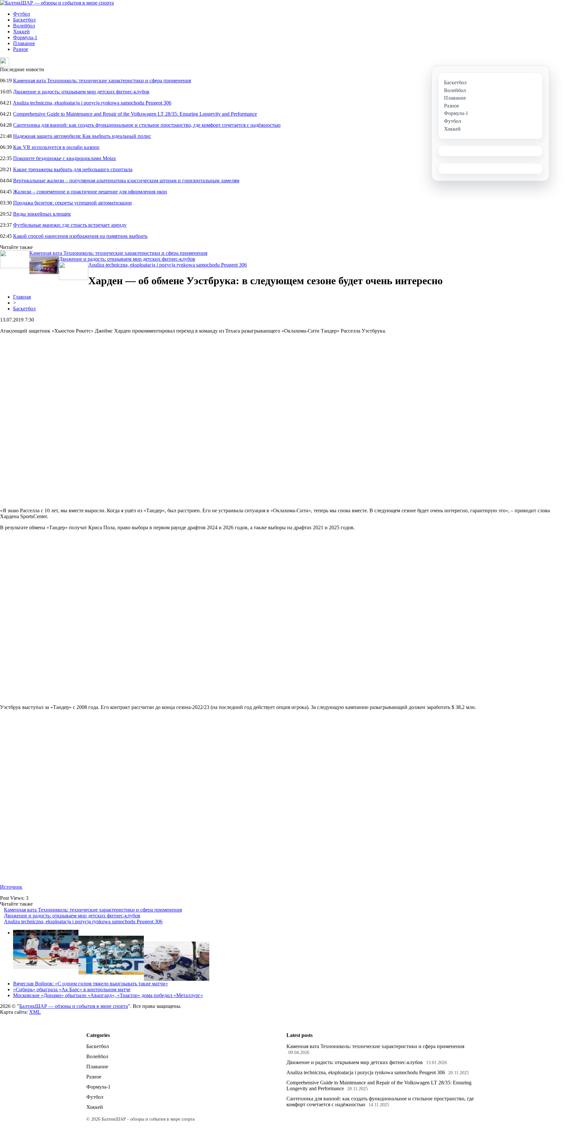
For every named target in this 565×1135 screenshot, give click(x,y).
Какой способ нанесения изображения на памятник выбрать (80, 236)
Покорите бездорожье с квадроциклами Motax (64, 158)
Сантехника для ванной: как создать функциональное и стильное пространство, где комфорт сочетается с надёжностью (147, 125)
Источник (11, 887)
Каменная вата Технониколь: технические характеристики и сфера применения (102, 80)
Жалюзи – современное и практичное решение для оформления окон (90, 191)
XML (35, 1012)
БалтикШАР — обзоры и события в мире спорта (73, 1006)
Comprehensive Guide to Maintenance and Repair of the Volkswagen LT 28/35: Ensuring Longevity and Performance (135, 114)
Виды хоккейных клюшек (42, 214)
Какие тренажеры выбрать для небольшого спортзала (72, 169)
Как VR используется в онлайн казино (56, 147)
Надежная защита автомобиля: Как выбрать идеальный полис (82, 136)
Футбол (21, 14)
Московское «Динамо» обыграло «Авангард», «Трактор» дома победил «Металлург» (108, 995)
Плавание (24, 43)
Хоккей (21, 31)
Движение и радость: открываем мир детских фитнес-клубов (81, 91)
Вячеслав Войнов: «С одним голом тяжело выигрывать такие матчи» (90, 983)
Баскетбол (24, 20)
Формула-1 (25, 37)
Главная (22, 297)
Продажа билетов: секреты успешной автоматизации (72, 203)
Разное (20, 49)
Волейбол (24, 25)
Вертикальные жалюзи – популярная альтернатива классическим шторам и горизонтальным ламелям (126, 180)
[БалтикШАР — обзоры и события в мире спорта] (57, 3)
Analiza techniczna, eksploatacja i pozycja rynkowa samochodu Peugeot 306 (92, 103)
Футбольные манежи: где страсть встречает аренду (70, 225)
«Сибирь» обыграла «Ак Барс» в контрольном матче (71, 989)
